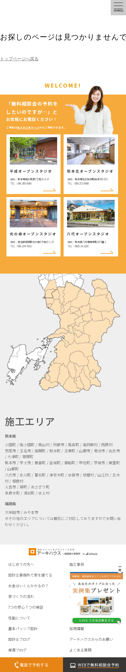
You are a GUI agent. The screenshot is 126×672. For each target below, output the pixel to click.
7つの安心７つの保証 (25, 607)
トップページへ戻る (19, 58)
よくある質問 (80, 649)
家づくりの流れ (21, 596)
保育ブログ (17, 649)
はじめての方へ (21, 564)
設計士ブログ (19, 639)
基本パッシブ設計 (23, 628)
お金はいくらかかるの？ (28, 585)
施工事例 (76, 564)
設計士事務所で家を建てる (30, 574)
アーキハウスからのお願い (91, 639)
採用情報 (76, 628)
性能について (19, 617)
